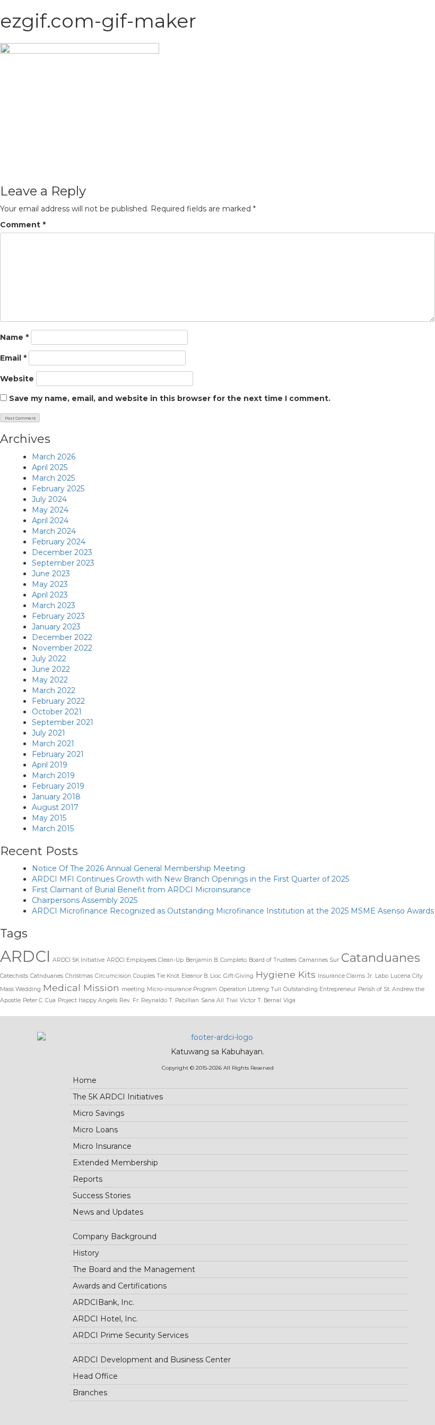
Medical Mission (81, 987)
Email (13, 358)
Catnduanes (46, 975)
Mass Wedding (20, 989)
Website (17, 378)
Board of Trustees (273, 960)
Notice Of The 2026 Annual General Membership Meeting (138, 868)
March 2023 (53, 605)
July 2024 (49, 499)
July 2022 (49, 658)
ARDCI (25, 956)
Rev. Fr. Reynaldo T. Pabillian (159, 1000)
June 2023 (51, 573)
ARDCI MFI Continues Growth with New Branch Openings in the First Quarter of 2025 (190, 879)
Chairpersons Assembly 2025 (84, 900)
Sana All (212, 1000)
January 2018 (56, 796)
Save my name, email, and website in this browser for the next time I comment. (169, 398)
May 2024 (50, 510)
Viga (289, 1000)
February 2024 (58, 542)
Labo (381, 975)
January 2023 (56, 627)
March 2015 (53, 828)
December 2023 (62, 552)
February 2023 (58, 616)
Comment (23, 224)
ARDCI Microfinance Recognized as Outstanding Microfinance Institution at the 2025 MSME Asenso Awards (233, 911)
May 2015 (49, 818)
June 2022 (51, 669)
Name (14, 337)
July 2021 (48, 733)
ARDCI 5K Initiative (79, 960)
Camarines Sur (319, 960)
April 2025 (49, 467)
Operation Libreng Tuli (250, 989)
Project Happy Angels (87, 1000)
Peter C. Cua (39, 1000)
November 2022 (62, 648)
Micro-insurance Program (182, 989)
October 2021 (57, 711)
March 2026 (53, 457)
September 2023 (63, 563)
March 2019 (53, 775)
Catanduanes (380, 957)
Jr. (370, 975)
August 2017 (55, 807)
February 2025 (58, 488)
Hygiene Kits (286, 974)
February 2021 (58, 754)
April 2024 (50, 520)
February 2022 (58, 701)
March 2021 (53, 743)
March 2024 (54, 531)
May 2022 (50, 680)
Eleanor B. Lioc (201, 975)
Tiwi (232, 1000)
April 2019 (49, 765)
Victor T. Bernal (260, 1000)
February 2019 (58, 786)
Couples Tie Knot (156, 975)
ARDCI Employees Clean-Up (145, 960)
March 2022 (53, 690)
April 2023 (50, 595)
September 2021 (62, 722)
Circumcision (113, 975)
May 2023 (50, 584)
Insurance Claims (341, 975)
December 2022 (62, 637)
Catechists (14, 975)
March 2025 (53, 478)
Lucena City (406, 975)
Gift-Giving (238, 975)
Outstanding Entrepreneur (319, 989)
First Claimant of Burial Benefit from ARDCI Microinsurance (141, 889)
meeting (133, 989)
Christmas (79, 975)
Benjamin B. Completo (216, 960)
